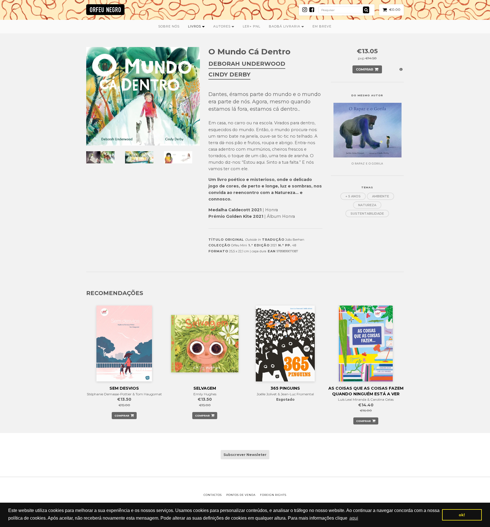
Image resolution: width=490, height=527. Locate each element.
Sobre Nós (168, 26)
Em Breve (321, 26)
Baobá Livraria (285, 26)
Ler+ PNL (251, 26)
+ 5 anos (353, 196)
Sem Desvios (124, 388)
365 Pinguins (285, 388)
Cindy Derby (229, 74)
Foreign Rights (273, 494)
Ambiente (380, 196)
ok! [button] (462, 515)
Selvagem (204, 388)
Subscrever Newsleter (245, 455)
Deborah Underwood (246, 63)
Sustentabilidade (367, 214)
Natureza (367, 205)
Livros (195, 26)
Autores (222, 26)
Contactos (213, 494)
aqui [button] (353, 518)
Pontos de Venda (240, 494)
